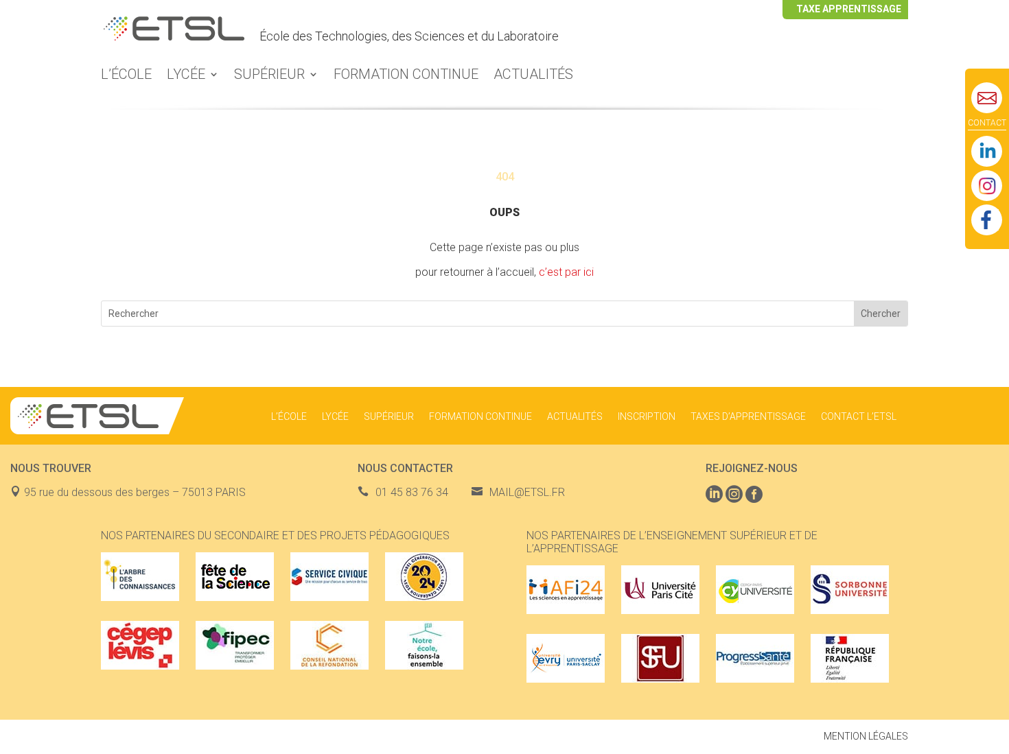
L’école (289, 417)
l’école (126, 75)
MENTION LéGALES (866, 736)
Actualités (533, 75)
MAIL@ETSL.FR (527, 492)
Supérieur (269, 75)
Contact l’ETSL (858, 417)
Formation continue (406, 75)
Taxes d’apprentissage (748, 417)
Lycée (186, 75)
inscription (646, 417)
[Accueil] (174, 36)
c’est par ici (566, 272)
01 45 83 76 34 (411, 492)
